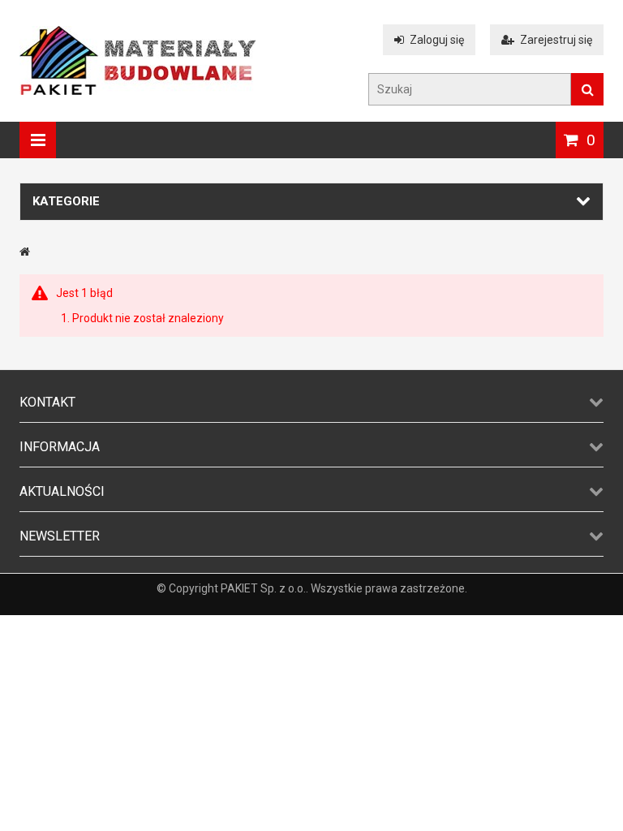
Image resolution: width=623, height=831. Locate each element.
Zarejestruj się (556, 39)
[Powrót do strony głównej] (24, 251)
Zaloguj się (437, 39)
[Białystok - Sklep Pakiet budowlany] (137, 90)
